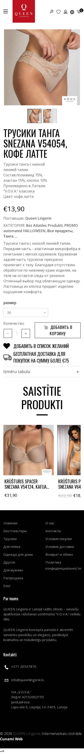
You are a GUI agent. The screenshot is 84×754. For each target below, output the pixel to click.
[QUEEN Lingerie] (24, 11)
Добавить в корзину (61, 330)
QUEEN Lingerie (26, 733)
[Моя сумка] (79, 11)
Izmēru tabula (16, 371)
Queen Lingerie (38, 218)
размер (9, 302)
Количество (13, 323)
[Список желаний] (58, 11)
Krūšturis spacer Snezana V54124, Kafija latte (25, 486)
